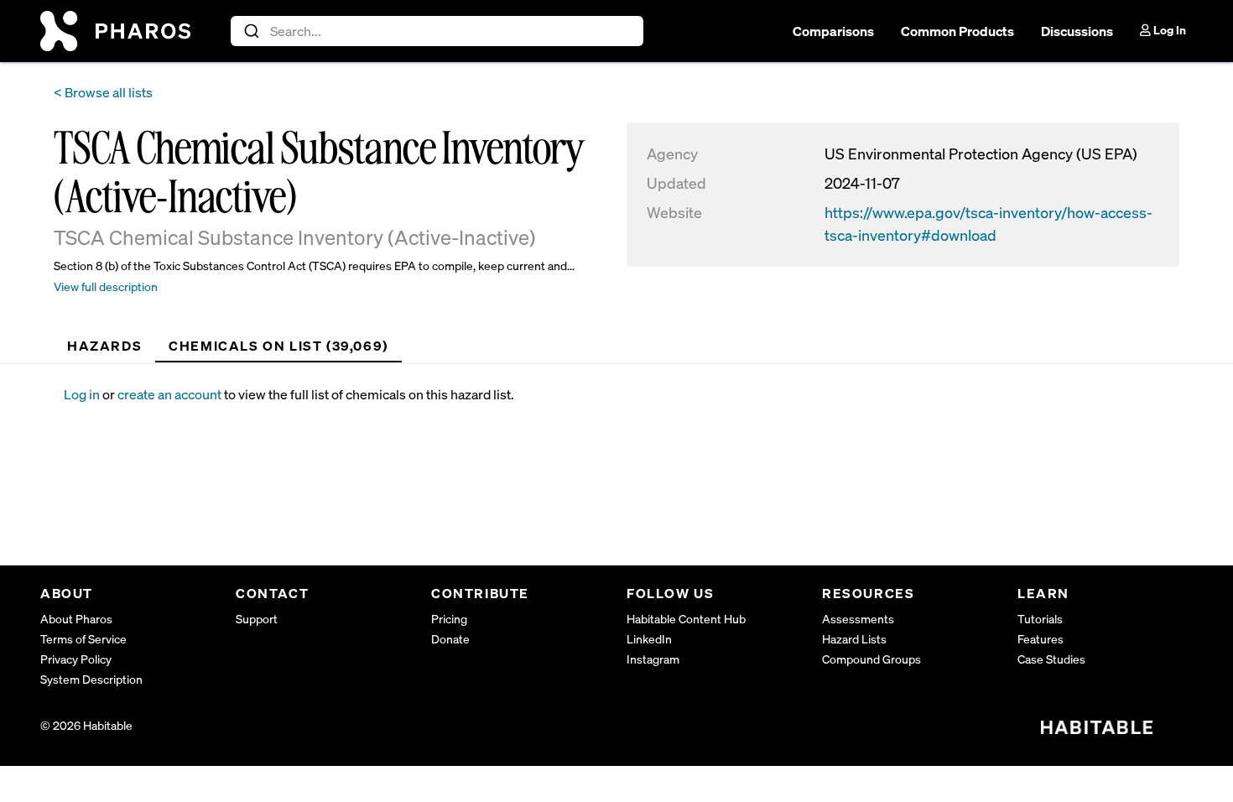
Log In (1168, 30)
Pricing (449, 619)
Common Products (957, 31)
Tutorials (1040, 619)
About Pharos (76, 619)
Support (257, 619)
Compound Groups (871, 659)
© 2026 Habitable (86, 725)
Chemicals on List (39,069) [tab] (278, 345)
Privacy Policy (76, 659)
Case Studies (1051, 659)
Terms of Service (83, 639)
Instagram (653, 659)
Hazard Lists (854, 639)
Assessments (858, 619)
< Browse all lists (103, 92)
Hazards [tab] (104, 345)
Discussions (1077, 31)
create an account (169, 394)
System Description (91, 679)
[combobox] (437, 31)
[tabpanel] (628, 394)
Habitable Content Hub (686, 619)
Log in (82, 394)
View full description (106, 286)
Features (1040, 639)
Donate (450, 639)
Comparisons (833, 31)
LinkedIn (649, 639)
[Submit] (250, 31)
